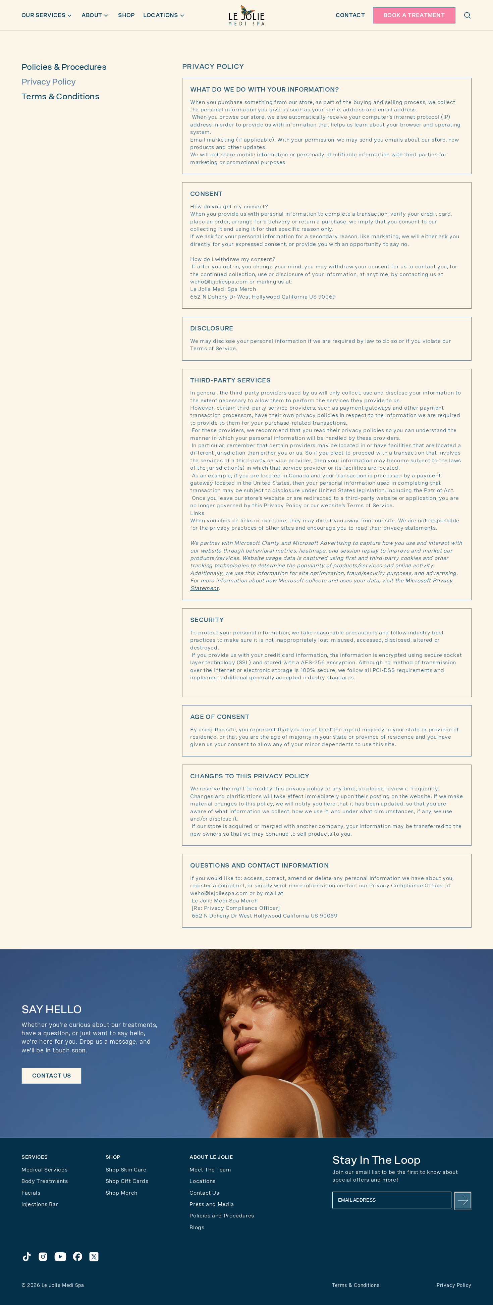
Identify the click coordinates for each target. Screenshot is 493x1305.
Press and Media (211, 1204)
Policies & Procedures (63, 67)
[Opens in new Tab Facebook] (77, 1256)
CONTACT (350, 15)
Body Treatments (44, 1181)
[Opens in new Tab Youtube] (60, 1256)
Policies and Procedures (221, 1215)
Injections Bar (39, 1204)
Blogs (196, 1227)
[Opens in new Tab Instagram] (43, 1256)
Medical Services (44, 1169)
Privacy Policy (454, 1285)
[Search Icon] (467, 15)
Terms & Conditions (60, 96)
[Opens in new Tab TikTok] (26, 1256)
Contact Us (204, 1193)
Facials (30, 1193)
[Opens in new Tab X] (94, 1256)
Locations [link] (202, 1181)
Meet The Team (210, 1169)
